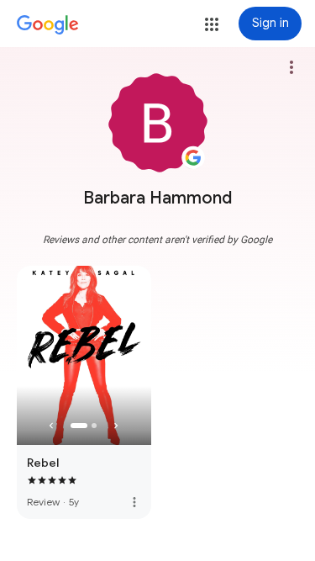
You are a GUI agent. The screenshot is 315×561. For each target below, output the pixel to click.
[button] (211, 24)
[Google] (48, 25)
